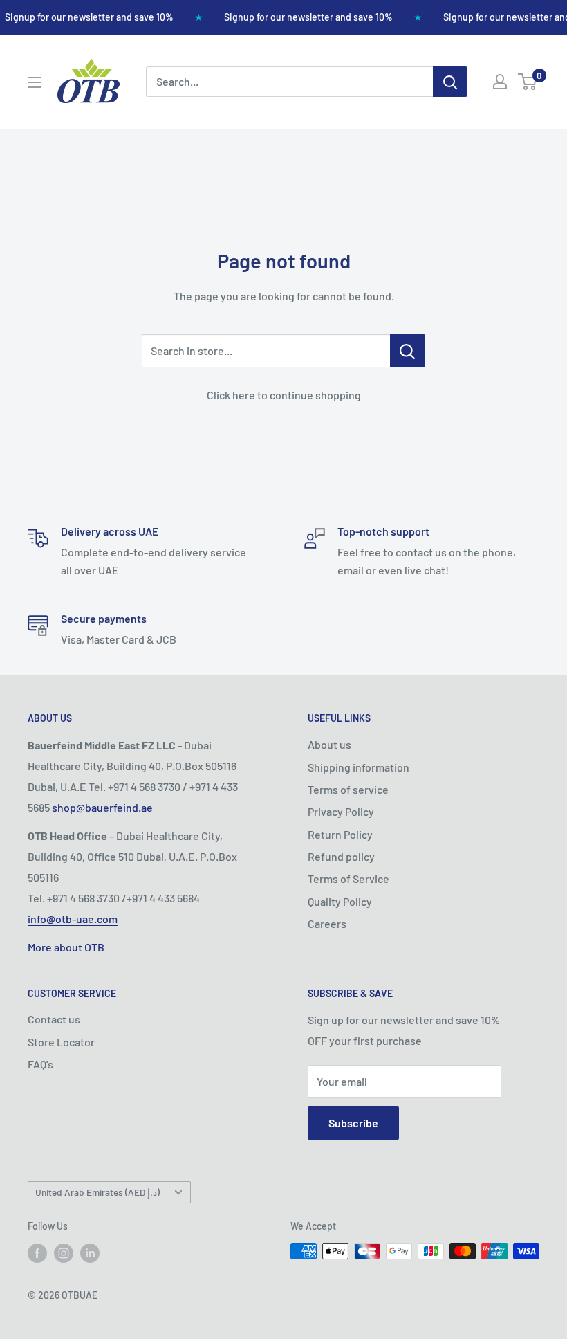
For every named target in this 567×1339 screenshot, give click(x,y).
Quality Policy (340, 901)
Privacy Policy (341, 811)
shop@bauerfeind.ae (102, 807)
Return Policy (340, 834)
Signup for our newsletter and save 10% (89, 17)
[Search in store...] (407, 350)
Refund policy (341, 856)
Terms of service (348, 789)
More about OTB (66, 947)
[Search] (450, 81)
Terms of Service (348, 878)
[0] (528, 81)
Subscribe (353, 1122)
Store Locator (61, 1041)
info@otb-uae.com (73, 918)
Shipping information (358, 767)
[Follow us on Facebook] (37, 1252)
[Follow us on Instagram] (63, 1252)
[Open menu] (34, 82)
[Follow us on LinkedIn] (90, 1252)
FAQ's (40, 1064)
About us (329, 744)
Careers (327, 923)
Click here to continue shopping (284, 394)
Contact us (54, 1019)
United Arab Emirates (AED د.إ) (97, 1192)
